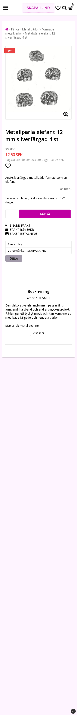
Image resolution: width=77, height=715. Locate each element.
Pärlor (15, 29)
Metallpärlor (30, 29)
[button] (58, 7)
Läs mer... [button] (65, 189)
